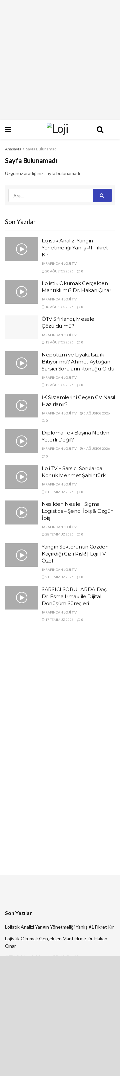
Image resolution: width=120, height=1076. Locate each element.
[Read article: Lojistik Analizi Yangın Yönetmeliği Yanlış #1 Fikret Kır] (21, 249)
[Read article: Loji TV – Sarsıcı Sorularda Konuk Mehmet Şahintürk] (21, 477)
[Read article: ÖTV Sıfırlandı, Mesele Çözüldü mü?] (21, 327)
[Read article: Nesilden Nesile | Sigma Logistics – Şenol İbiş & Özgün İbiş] (21, 512)
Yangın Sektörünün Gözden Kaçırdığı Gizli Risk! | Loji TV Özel (75, 554)
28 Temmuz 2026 (59, 534)
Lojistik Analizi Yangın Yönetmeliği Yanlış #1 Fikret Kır (75, 247)
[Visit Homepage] (60, 129)
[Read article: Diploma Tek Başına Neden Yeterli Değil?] (21, 441)
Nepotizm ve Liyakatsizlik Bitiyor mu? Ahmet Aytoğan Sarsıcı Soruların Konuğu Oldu (78, 361)
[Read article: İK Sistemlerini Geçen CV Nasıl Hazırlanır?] (21, 406)
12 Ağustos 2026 (59, 385)
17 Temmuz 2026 (59, 620)
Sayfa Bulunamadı (42, 148)
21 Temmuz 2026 (59, 577)
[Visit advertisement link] (60, 60)
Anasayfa (13, 148)
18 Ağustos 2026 (59, 307)
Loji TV (70, 263)
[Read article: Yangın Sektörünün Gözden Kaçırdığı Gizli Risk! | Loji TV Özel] (21, 555)
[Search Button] (100, 129)
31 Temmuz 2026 (59, 492)
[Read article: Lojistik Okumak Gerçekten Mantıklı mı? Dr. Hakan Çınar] (21, 292)
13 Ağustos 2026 (59, 342)
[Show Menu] (20, 129)
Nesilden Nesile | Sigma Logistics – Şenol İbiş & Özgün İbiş (78, 511)
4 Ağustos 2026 (96, 448)
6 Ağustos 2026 (96, 413)
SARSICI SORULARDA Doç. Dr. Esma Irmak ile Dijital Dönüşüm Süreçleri (74, 596)
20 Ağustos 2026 (59, 271)
